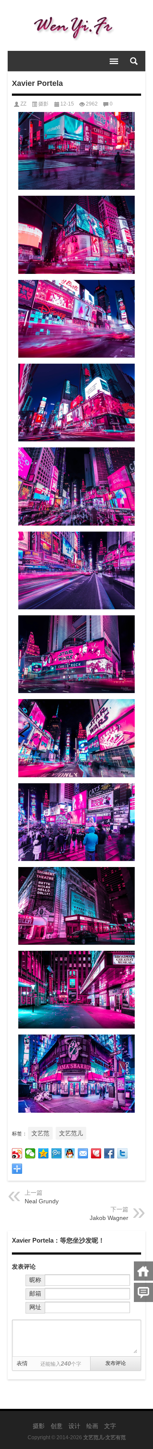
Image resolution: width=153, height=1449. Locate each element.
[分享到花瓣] (96, 1153)
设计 (74, 1426)
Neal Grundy (42, 1201)
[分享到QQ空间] (43, 1153)
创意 (56, 1426)
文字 (110, 1426)
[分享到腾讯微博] (56, 1153)
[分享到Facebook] (109, 1153)
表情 (22, 1363)
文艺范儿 (71, 1133)
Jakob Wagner (109, 1217)
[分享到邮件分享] (83, 1153)
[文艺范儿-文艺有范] (76, 26)
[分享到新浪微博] (17, 1153)
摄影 (43, 104)
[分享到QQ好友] (70, 1153)
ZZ (23, 104)
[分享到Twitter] (122, 1153)
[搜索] (133, 61)
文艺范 (40, 1133)
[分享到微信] (30, 1153)
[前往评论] (143, 1292)
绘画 (92, 1426)
